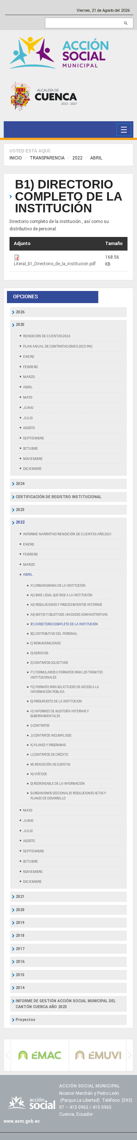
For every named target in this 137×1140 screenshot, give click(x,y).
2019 (20, 922)
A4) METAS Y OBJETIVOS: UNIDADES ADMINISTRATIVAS (68, 614)
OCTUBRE (30, 448)
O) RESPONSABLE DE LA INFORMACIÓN (57, 783)
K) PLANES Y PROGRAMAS (48, 745)
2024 (20, 483)
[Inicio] (61, 52)
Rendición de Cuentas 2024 (46, 336)
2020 (20, 909)
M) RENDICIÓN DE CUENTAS (50, 764)
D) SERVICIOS (39, 653)
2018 (20, 935)
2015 (20, 974)
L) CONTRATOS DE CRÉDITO (49, 754)
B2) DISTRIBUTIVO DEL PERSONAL (53, 634)
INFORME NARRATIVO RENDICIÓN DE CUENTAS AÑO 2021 (67, 534)
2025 (20, 324)
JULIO (28, 418)
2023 (20, 509)
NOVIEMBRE (33, 459)
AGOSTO (29, 428)
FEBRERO (30, 367)
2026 (20, 312)
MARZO (29, 377)
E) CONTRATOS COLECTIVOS (49, 663)
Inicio (15, 158)
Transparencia (47, 158)
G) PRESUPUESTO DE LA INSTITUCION (56, 701)
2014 (20, 987)
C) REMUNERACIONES (45, 643)
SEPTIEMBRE (33, 438)
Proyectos (25, 1019)
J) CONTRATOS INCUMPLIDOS (50, 735)
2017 (20, 948)
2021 (20, 896)
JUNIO (28, 408)
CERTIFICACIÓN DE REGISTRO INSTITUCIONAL (59, 497)
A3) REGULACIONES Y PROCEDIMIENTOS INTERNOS (66, 605)
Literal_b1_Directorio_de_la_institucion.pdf (55, 263)
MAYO (27, 397)
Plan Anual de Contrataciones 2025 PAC (58, 346)
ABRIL (96, 158)
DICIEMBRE (32, 469)
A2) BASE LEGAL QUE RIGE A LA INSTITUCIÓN (61, 595)
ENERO (28, 357)
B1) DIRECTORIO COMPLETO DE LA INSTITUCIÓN (68, 196)
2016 (20, 961)
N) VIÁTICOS (38, 774)
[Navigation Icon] (124, 129)
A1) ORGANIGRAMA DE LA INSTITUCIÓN (57, 585)
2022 (77, 158)
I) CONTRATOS (39, 725)
